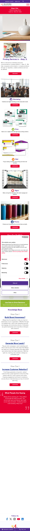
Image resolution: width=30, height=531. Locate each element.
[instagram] (14, 519)
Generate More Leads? (15, 343)
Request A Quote (9, 1)
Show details (22, 278)
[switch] (26, 263)
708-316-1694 (17, 12)
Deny (15, 292)
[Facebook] (7, 519)
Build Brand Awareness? (15, 317)
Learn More (15, 332)
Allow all (15, 283)
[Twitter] (11, 519)
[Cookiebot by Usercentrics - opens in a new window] (22, 237)
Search (23, 1)
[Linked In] (22, 519)
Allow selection (15, 287)
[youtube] (18, 519)
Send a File (17, 1)
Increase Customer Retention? (15, 369)
